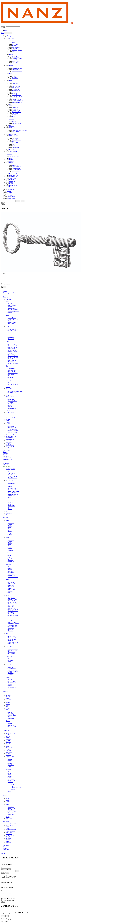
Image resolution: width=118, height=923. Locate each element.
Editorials (11, 179)
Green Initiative (13, 178)
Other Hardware (13, 135)
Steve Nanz (9, 834)
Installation (12, 150)
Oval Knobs (15, 62)
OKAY (2, 901)
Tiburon (10, 766)
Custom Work (10, 189)
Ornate (10, 527)
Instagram (8, 842)
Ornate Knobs (15, 61)
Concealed (11, 586)
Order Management (14, 175)
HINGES (10, 486)
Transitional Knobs (17, 58)
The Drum (8, 699)
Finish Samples (9, 513)
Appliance (11, 557)
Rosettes (14, 116)
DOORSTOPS (12, 488)
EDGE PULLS (12, 489)
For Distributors (13, 184)
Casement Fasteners (13, 637)
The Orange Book (14, 156)
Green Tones (11, 808)
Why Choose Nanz (14, 173)
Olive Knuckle (15, 44)
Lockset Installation (17, 102)
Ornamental (9, 747)
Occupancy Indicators (17, 100)
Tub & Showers (12, 473)
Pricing (11, 159)
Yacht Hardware (13, 151)
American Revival (10, 693)
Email (2, 273)
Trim (10, 105)
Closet (13, 144)
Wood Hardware (16, 168)
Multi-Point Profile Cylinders (19, 130)
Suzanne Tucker (10, 756)
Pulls (10, 73)
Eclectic (10, 528)
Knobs (11, 54)
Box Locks (14, 93)
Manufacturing (13, 176)
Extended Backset (16, 86)
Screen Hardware (16, 140)
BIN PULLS (11, 506)
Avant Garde (9, 752)
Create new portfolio (6, 869)
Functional (8, 701)
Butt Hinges (15, 42)
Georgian (8, 702)
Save (7, 872)
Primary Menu (8, 33)
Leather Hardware (16, 169)
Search (3, 204)
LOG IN (3, 853)
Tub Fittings (10, 195)
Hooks (13, 145)
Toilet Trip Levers (12, 478)
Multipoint (11, 779)
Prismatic (8, 708)
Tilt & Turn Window (13, 642)
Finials (13, 51)
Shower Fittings (11, 196)
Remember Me (6, 284)
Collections (12, 38)
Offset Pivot (11, 588)
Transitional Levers (17, 68)
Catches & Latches (16, 123)
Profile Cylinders (12, 650)
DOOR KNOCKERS (13, 494)
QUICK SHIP (6, 466)
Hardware (5, 517)
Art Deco (8, 695)
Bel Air (10, 759)
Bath (7, 709)
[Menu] (110, 8)
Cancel (2, 872)
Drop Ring (11, 561)
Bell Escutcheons (12, 670)
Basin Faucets (10, 193)
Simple (10, 524)
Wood (9, 533)
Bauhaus (8, 696)
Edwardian (8, 739)
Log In (4, 287)
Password (3, 278)
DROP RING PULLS (13, 491)
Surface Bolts (11, 608)
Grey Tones (11, 814)
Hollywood (11, 760)
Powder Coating (16, 171)
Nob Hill (10, 763)
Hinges (11, 40)
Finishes (11, 162)
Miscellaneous (15, 147)
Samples (11, 161)
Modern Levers (16, 69)
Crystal (10, 531)
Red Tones (11, 807)
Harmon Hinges (16, 47)
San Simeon (11, 765)
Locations (11, 158)
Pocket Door (12, 134)
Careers (11, 182)
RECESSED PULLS (13, 492)
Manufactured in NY (11, 824)
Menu (2, 202)
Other (9, 497)
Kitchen (8, 721)
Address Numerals (13, 671)
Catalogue (9, 36)
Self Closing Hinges (17, 50)
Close (22, 201)
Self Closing (11, 589)
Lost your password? (8, 293)
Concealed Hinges (16, 48)
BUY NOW (6, 463)
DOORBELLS (12, 495)
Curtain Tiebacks (12, 636)
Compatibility (11, 653)
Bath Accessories (11, 198)
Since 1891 (9, 154)
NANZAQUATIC (10, 469)
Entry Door (9, 664)
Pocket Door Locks (17, 96)
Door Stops (15, 138)
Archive (8, 753)
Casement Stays (12, 639)
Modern (10, 526)
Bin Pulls (14, 121)
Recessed (10, 560)
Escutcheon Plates (16, 112)
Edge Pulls (11, 572)
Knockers (10, 667)
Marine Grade (15, 97)
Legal (10, 186)
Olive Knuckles (12, 584)
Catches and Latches (16, 787)
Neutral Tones (11, 812)
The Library (6, 845)
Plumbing (5, 691)
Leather (10, 548)
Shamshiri (8, 755)
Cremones (14, 92)
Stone (7, 802)
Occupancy (11, 629)
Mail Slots (10, 673)
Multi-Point (12, 127)
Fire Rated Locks (16, 99)
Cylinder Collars (16, 110)
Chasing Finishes (16, 166)
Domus (7, 698)
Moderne (8, 705)
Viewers (10, 674)
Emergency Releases (13, 623)
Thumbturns (15, 107)
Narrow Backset (16, 84)
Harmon (10, 591)
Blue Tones (11, 810)
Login (5, 30)
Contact (8, 515)
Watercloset (11, 716)
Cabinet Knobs (11, 503)
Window (11, 126)
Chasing (8, 817)
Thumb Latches (12, 668)
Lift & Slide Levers (17, 71)
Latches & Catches (16, 95)
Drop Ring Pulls (12, 575)
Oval (9, 530)
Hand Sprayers (12, 726)
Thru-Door (11, 558)
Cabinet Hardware (10, 500)
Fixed (9, 555)
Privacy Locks (15, 89)
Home (2, 33)
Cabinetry (11, 119)
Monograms (15, 165)
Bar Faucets (11, 725)
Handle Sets (11, 485)
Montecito (10, 762)
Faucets (10, 712)
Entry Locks (15, 83)
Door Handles (11, 483)
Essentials (8, 769)
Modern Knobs (16, 59)
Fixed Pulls (15, 78)
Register (5, 291)
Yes (7, 916)
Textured (10, 534)
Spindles (14, 141)
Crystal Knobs (15, 57)
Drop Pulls (14, 76)
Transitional (11, 523)
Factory (9, 191)
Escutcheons (15, 115)
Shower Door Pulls (12, 476)
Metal (7, 798)
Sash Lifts (10, 640)
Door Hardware (9, 480)
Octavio (8, 706)
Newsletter (6, 849)
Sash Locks (11, 643)
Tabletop (10, 509)
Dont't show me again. (8, 900)
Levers (11, 65)
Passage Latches (16, 90)
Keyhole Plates (16, 109)
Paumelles (14, 45)
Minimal (8, 704)
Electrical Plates (16, 142)
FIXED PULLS (12, 504)
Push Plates (15, 113)
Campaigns (12, 181)
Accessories (11, 718)
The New (5, 464)
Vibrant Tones (11, 811)
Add (17, 871)
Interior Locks (15, 87)
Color (7, 804)
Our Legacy (9, 832)
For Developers (13, 185)
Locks (10, 80)
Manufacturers (15, 131)
